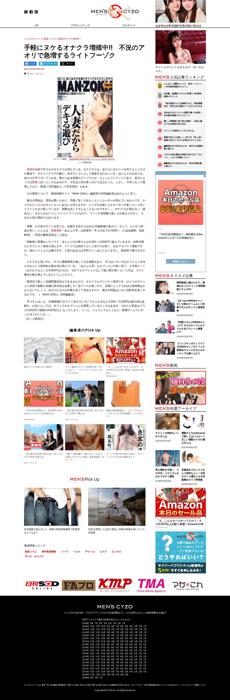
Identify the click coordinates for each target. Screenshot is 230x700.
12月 (92, 626)
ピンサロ (37, 204)
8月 (91, 623)
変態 (35, 182)
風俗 (26, 69)
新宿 (29, 169)
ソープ (64, 551)
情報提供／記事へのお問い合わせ (72, 685)
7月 (96, 623)
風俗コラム (31, 551)
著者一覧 (45, 685)
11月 (98, 626)
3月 (114, 623)
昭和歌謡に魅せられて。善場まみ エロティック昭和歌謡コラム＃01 (191, 285)
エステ (103, 551)
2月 (119, 623)
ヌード (141, 266)
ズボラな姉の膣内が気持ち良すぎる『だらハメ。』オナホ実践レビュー (183, 156)
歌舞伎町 (56, 230)
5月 (105, 623)
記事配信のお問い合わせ (119, 685)
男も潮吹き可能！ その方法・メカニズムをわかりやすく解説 (167, 473)
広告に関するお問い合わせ (98, 685)
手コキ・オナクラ (35, 74)
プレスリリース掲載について (194, 685)
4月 (110, 623)
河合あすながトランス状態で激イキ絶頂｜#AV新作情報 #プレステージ (183, 114)
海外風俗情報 (49, 551)
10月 (103, 626)
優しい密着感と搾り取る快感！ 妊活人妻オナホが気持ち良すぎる (183, 122)
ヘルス (134, 310)
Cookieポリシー (174, 685)
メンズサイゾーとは (32, 685)
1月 (123, 623)
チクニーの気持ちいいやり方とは (179, 130)
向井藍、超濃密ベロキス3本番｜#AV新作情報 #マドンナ (183, 95)
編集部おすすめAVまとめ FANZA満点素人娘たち (183, 164)
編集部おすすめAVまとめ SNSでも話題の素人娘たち (183, 147)
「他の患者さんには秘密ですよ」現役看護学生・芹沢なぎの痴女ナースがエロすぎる (183, 104)
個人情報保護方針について (155, 685)
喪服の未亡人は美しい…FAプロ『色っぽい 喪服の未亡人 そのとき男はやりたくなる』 (183, 138)
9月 (108, 626)
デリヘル (90, 551)
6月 (100, 623)
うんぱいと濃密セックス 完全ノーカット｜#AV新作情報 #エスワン (183, 85)
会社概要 (53, 685)
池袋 (37, 169)
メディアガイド (137, 685)
